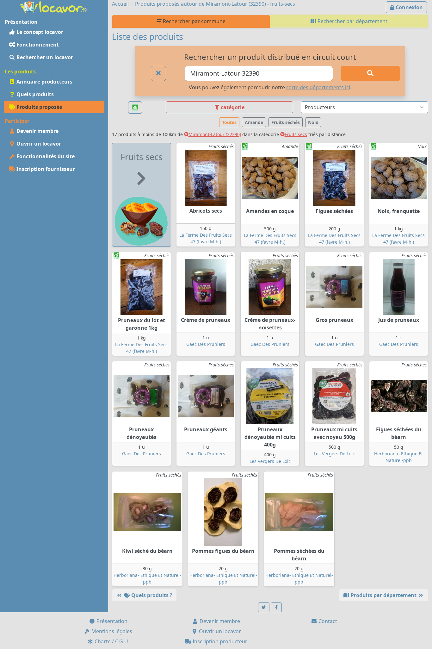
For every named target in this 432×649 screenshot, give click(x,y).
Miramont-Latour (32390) (214, 134)
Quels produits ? (151, 595)
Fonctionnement (37, 44)
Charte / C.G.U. (111, 641)
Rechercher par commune (193, 21)
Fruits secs (296, 134)
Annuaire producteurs (43, 81)
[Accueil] (54, 6)
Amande (254, 122)
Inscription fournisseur (45, 168)
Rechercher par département (351, 21)
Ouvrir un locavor (38, 143)
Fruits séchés (285, 122)
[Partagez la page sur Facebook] (276, 607)
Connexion (408, 7)
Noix (313, 122)
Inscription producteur (219, 641)
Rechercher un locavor (44, 57)
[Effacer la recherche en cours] (158, 73)
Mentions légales (111, 631)
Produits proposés (38, 106)
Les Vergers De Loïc (270, 461)
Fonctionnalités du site (45, 156)
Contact (327, 621)
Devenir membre (37, 131)
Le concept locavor (39, 31)
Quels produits (34, 94)
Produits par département (383, 595)
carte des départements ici (318, 87)
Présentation (111, 621)
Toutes (229, 122)
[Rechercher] (370, 73)
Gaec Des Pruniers (205, 344)
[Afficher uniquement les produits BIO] (135, 107)
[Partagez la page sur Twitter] (263, 607)
